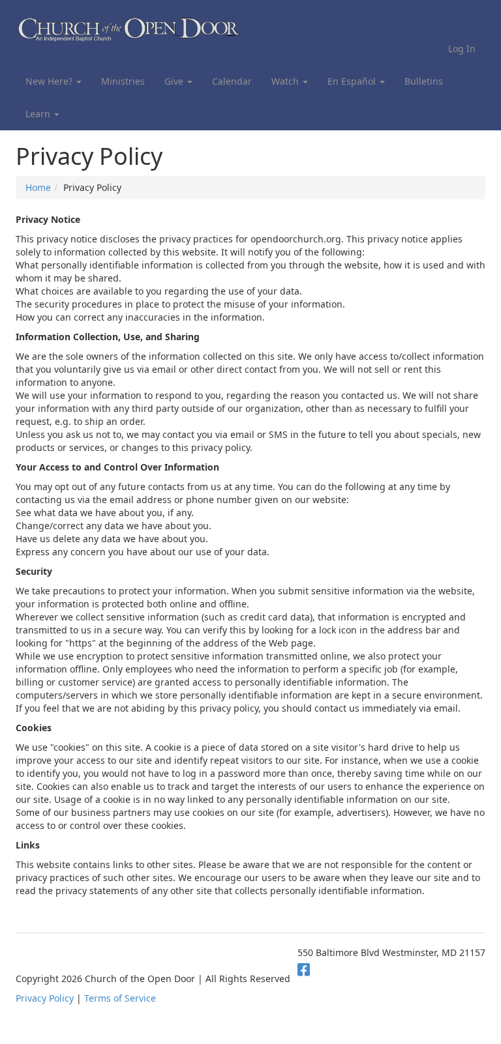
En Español (352, 81)
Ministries (123, 81)
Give (175, 81)
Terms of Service (120, 998)
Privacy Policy (45, 998)
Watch (286, 81)
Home (38, 187)
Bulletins (423, 81)
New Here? (50, 81)
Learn (39, 114)
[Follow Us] (303, 969)
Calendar (232, 81)
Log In (462, 48)
